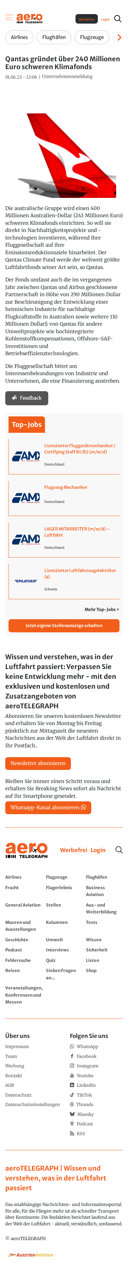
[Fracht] (24, 891)
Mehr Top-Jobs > (102, 609)
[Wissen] (104, 939)
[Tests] (104, 926)
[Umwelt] (64, 939)
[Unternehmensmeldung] (67, 76)
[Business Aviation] (104, 891)
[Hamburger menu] (9, 19)
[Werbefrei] (73, 850)
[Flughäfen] (104, 877)
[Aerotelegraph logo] (29, 18)
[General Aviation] (24, 908)
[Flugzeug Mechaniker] (64, 498)
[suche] (118, 19)
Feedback (31, 398)
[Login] (98, 850)
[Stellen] (64, 908)
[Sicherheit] (104, 949)
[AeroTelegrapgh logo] (26, 851)
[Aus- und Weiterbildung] (104, 908)
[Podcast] (24, 949)
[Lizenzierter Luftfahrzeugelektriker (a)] (64, 581)
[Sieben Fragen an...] (64, 974)
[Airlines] (24, 877)
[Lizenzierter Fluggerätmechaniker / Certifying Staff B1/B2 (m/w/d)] (64, 456)
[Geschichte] (24, 939)
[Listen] (104, 960)
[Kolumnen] (64, 926)
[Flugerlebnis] (64, 891)
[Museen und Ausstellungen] (24, 926)
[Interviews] (64, 949)
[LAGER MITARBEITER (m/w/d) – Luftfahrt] (64, 540)
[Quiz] (64, 960)
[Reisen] (24, 974)
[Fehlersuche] (24, 960)
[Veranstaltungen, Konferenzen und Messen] (24, 994)
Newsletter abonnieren (38, 763)
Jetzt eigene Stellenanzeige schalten (64, 625)
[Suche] (119, 849)
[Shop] (104, 974)
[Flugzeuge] (64, 877)
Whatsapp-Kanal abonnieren (45, 807)
